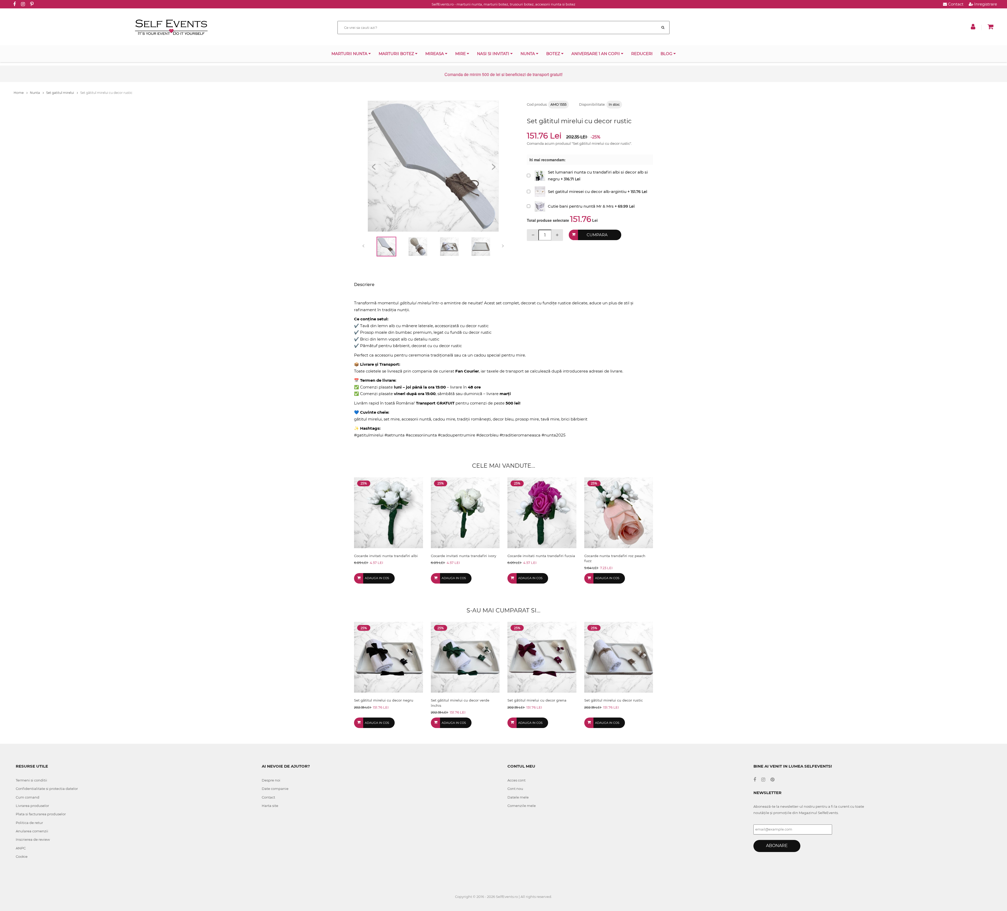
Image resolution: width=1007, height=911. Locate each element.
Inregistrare (985, 4)
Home (19, 93)
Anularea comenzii (32, 831)
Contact (955, 4)
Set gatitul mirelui (60, 93)
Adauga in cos (377, 578)
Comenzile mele (521, 806)
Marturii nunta (349, 53)
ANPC (21, 848)
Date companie (275, 788)
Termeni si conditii (31, 780)
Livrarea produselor (32, 806)
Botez (553, 53)
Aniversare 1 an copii (596, 53)
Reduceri (642, 53)
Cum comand (27, 797)
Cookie (22, 856)
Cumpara (597, 234)
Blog (667, 53)
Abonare (777, 845)
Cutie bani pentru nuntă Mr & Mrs (581, 206)
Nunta (528, 53)
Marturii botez (397, 53)
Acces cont (516, 780)
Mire (461, 53)
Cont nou (515, 788)
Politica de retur (29, 823)
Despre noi (271, 780)
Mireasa (435, 53)
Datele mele (518, 797)
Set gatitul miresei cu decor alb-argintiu (587, 191)
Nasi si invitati (493, 53)
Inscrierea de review (33, 839)
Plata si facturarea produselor (41, 814)
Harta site (270, 806)
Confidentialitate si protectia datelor (47, 788)
